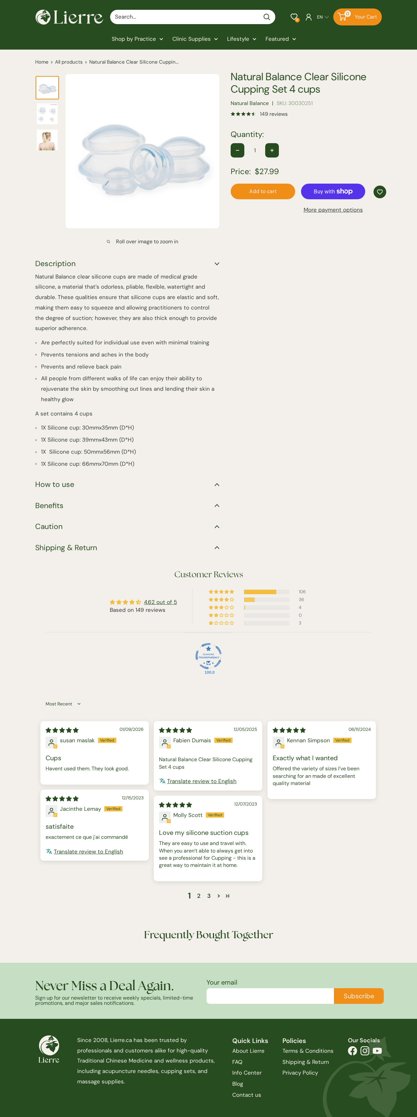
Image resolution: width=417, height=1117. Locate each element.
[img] (62, 730)
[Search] (267, 17)
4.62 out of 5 (160, 602)
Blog (237, 1083)
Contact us (246, 1094)
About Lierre (248, 1050)
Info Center (247, 1072)
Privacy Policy (300, 1072)
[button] (294, 17)
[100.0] (208, 656)
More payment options (333, 209)
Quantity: (247, 134)
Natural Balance (250, 103)
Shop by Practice (134, 38)
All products (69, 62)
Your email (222, 982)
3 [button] (209, 896)
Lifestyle (238, 38)
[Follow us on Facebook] (352, 1052)
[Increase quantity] (272, 150)
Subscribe (359, 996)
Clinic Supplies (191, 38)
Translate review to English (202, 781)
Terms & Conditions (308, 1050)
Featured (277, 38)
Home (42, 62)
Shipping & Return (305, 1061)
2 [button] (198, 896)
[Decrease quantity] (237, 150)
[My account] (309, 17)
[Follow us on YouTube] (377, 1052)
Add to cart (263, 191)
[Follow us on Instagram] (364, 1052)
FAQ (237, 1061)
